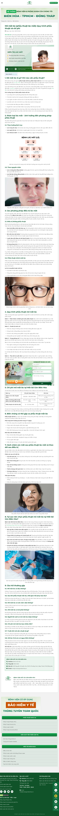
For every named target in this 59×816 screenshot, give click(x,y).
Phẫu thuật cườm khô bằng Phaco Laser (14, 753)
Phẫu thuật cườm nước (9, 756)
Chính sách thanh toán (6, 786)
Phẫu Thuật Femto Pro (9, 724)
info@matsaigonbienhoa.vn (19, 668)
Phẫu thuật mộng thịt (9, 758)
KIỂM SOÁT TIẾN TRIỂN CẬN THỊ (29, 734)
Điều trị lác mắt (7, 750)
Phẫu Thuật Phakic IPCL (9, 721)
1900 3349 (16, 664)
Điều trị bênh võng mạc (9, 761)
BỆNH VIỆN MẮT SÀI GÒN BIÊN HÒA (16, 659)
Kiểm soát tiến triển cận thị (7, 809)
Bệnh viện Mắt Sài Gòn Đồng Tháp (48, 778)
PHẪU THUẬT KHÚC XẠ (29, 717)
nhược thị (12, 88)
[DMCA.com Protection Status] (4, 795)
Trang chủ (3, 21)
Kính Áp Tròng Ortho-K (9, 739)
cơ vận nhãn (17, 82)
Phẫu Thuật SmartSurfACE (10, 729)
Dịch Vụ (9, 21)
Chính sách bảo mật (5, 784)
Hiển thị (14, 74)
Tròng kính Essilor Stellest (10, 741)
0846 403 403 (16, 661)
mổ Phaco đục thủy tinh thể (14, 525)
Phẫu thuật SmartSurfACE (6, 806)
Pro (17, 802)
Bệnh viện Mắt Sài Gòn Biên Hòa (47, 780)
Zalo (12, 791)
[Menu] (2, 3)
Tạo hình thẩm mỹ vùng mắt (11, 764)
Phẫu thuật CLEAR (8, 727)
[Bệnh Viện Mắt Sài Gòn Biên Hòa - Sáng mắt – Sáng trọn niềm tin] (29, 3)
